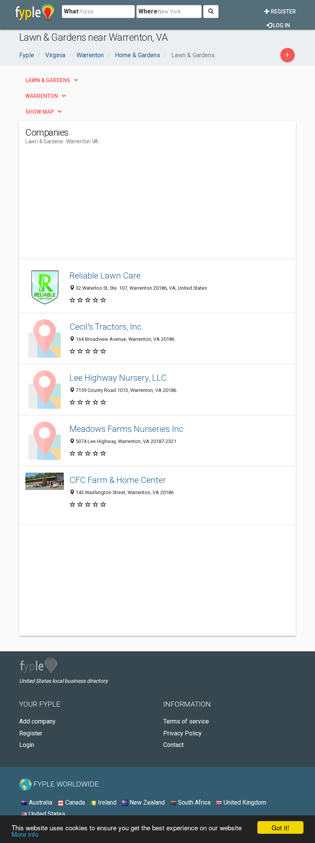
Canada (74, 802)
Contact (173, 744)
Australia (39, 802)
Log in (281, 25)
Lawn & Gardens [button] (47, 80)
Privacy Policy (182, 733)
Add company (37, 721)
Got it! (280, 827)
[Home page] (34, 11)
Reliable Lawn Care (105, 275)
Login (26, 744)
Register (283, 11)
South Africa (193, 802)
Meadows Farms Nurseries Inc (126, 429)
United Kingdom (244, 802)
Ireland (106, 802)
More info (25, 834)
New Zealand (146, 802)
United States (46, 814)
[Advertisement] (89, 205)
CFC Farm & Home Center (118, 480)
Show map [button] (39, 112)
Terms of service (186, 721)
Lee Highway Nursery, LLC (118, 378)
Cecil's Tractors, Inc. (106, 327)
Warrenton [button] (41, 96)
